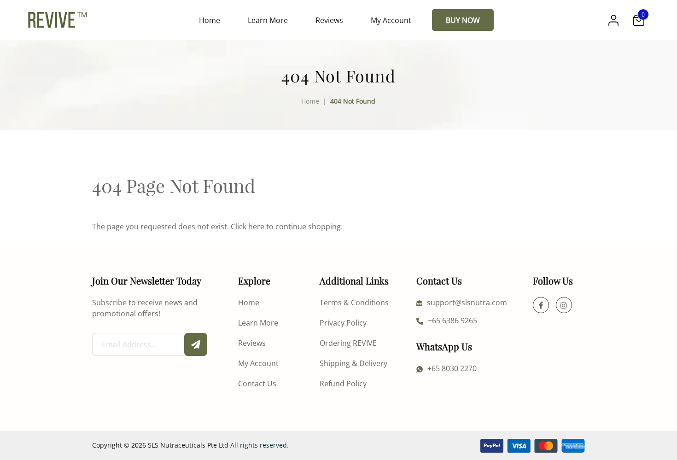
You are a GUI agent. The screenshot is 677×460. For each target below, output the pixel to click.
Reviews (329, 20)
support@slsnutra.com (467, 302)
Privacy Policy (343, 322)
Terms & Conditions (354, 302)
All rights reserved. (259, 445)
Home (209, 20)
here (256, 226)
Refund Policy (343, 383)
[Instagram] (564, 305)
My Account (391, 20)
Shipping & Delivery (353, 363)
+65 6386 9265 (452, 320)
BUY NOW (463, 20)
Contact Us (257, 383)
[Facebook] (541, 305)
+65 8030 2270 (452, 368)
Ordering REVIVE (348, 343)
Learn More (268, 20)
